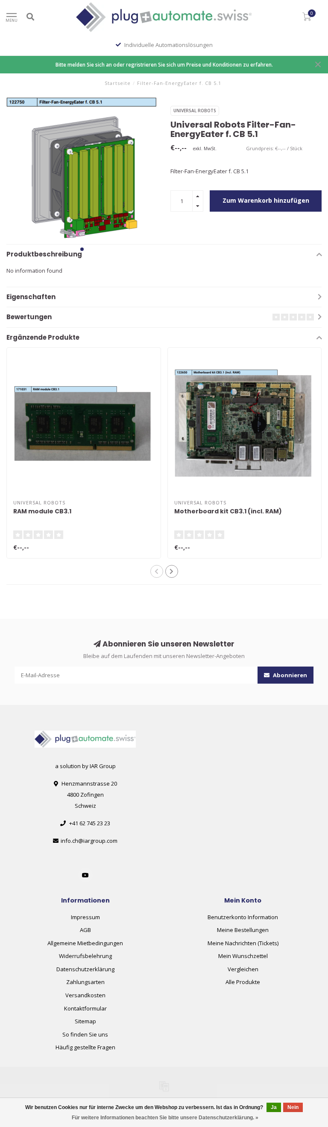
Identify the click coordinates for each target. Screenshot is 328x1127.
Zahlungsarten (85, 982)
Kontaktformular (85, 1008)
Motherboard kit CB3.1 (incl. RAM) (228, 511)
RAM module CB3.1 (42, 511)
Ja (274, 1107)
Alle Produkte (243, 982)
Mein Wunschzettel (243, 956)
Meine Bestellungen (243, 930)
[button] (82, 249)
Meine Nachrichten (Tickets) (243, 943)
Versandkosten (85, 995)
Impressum (85, 917)
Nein (293, 1107)
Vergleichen (243, 969)
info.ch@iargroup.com (89, 841)
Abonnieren (289, 675)
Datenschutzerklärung (85, 969)
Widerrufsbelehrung (85, 956)
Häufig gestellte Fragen (85, 1047)
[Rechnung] (164, 1086)
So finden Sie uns (85, 1034)
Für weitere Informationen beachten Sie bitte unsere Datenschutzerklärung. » (165, 1118)
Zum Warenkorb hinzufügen (266, 200)
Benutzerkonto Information (243, 917)
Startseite (118, 83)
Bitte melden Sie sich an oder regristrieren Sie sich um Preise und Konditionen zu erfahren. (164, 64)
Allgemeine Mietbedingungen (85, 943)
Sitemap (85, 1021)
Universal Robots (194, 111)
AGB (85, 930)
